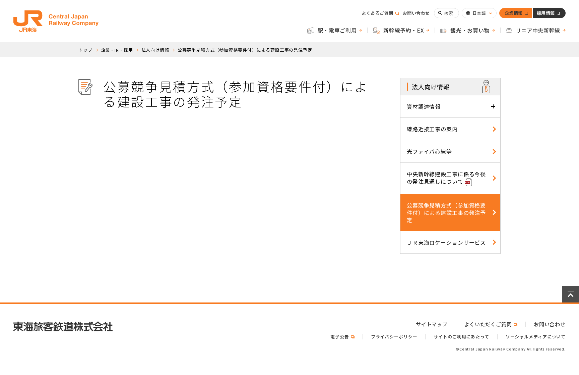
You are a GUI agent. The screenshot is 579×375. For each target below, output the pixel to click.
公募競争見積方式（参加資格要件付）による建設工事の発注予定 (245, 50)
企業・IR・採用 (117, 50)
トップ (85, 50)
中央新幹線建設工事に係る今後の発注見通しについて (446, 177)
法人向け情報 (155, 50)
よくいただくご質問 (490, 324)
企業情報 (514, 14)
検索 (448, 13)
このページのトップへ (570, 294)
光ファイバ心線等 (429, 151)
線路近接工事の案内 (432, 129)
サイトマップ (432, 324)
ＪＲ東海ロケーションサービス (446, 242)
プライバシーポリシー (394, 336)
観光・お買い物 (469, 30)
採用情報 (546, 14)
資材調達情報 (424, 106)
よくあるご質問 (380, 13)
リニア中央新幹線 (538, 30)
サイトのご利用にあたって (461, 336)
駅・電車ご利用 (337, 30)
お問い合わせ (416, 13)
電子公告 (342, 336)
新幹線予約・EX (403, 30)
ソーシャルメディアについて (536, 336)
